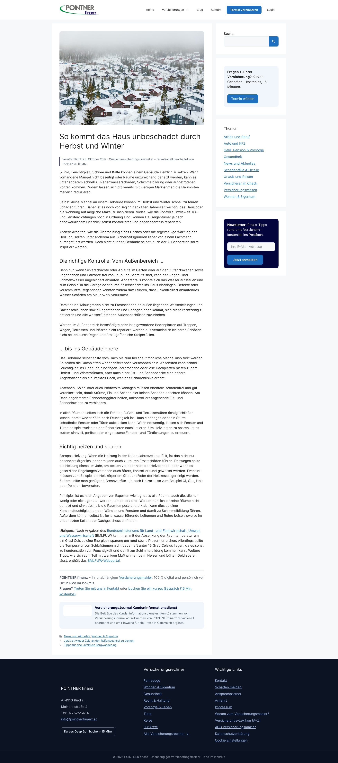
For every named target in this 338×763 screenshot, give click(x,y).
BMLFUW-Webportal (104, 560)
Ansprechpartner (228, 694)
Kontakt (216, 10)
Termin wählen (242, 99)
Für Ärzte (151, 727)
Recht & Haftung (156, 700)
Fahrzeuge (152, 680)
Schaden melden (228, 687)
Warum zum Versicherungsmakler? (242, 714)
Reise (148, 720)
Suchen (274, 41)
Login (271, 10)
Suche (229, 34)
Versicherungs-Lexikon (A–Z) (238, 720)
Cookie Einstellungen (231, 740)
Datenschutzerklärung (232, 734)
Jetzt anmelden (245, 260)
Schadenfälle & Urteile (241, 170)
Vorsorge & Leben (158, 707)
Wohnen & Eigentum (105, 636)
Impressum (223, 707)
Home (150, 10)
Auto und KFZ (234, 143)
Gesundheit (233, 157)
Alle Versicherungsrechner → (166, 734)
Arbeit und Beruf (237, 137)
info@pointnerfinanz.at (79, 719)
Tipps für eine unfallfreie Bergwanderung (90, 645)
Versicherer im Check (240, 183)
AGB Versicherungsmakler (235, 727)
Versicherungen (173, 10)
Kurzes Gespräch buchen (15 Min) (88, 731)
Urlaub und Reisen (238, 177)
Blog (200, 10)
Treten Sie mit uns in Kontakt (96, 588)
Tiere (148, 714)
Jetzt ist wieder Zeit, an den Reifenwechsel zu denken (99, 640)
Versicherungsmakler (135, 577)
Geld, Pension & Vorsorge (244, 150)
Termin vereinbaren (244, 10)
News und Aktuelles (77, 636)
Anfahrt (221, 700)
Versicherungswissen (240, 190)
